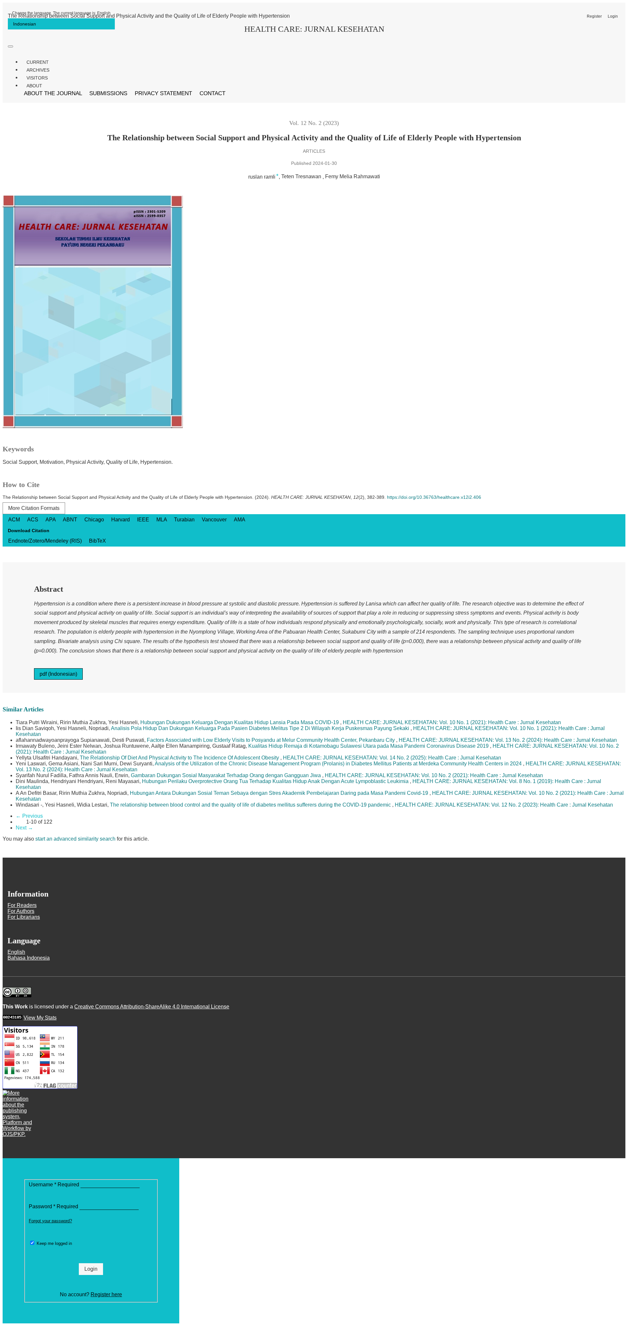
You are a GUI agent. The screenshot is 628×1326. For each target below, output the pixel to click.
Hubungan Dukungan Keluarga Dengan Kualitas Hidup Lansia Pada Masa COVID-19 (240, 722)
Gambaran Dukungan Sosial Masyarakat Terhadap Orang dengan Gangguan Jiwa (226, 775)
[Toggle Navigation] (10, 46)
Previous (29, 816)
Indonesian (24, 23)
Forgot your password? (50, 1220)
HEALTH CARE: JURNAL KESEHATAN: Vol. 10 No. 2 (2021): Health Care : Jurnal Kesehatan (434, 775)
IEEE (143, 519)
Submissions (109, 93)
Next (24, 827)
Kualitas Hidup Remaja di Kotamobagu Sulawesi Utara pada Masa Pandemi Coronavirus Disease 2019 (369, 746)
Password (54, 1206)
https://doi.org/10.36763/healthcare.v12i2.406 (434, 497)
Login (613, 16)
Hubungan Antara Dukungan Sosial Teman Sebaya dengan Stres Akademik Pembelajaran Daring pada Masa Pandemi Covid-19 (279, 793)
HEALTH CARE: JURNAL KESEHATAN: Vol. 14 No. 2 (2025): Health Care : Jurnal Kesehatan (392, 757)
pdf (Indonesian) (58, 674)
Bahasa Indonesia (29, 958)
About (34, 85)
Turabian (185, 519)
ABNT (70, 519)
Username (54, 1184)
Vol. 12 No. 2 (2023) (314, 123)
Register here (106, 1294)
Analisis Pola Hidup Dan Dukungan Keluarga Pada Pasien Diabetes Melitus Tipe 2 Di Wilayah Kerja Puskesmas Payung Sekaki (260, 728)
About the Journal (53, 93)
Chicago (94, 519)
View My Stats (40, 1018)
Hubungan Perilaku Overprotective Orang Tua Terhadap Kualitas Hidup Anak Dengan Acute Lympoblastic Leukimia (276, 781)
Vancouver (215, 519)
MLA (162, 519)
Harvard (121, 519)
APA (51, 519)
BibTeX (97, 541)
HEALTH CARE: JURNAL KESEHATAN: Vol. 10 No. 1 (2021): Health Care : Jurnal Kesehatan (452, 722)
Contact (212, 93)
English (61, 13)
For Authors (21, 911)
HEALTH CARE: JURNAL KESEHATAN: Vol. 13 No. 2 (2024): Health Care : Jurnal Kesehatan (508, 740)
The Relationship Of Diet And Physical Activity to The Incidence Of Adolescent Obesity (180, 757)
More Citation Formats (34, 508)
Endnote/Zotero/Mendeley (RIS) (45, 541)
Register (594, 16)
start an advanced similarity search (75, 839)
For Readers (22, 905)
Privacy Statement (164, 93)
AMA (239, 519)
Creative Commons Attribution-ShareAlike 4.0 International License (151, 1006)
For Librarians (24, 917)
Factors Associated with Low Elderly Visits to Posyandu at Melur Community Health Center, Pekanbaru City (271, 740)
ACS (33, 519)
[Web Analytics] (12, 1018)
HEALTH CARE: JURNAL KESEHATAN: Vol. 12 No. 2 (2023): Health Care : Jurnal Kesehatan (504, 805)
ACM (14, 519)
